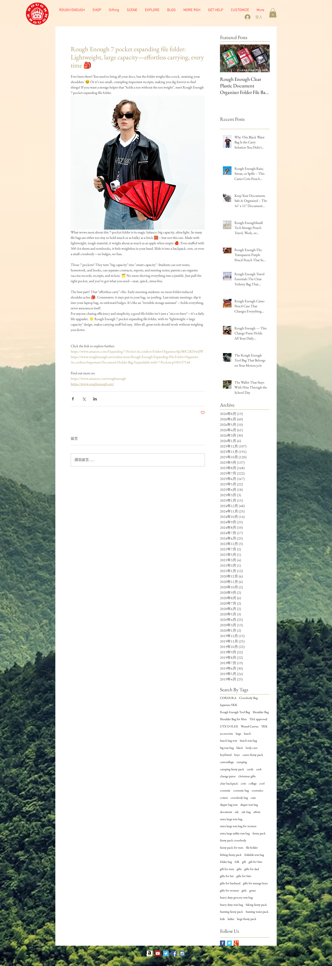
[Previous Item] (227, 58)
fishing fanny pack (231, 855)
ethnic (257, 812)
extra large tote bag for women (238, 826)
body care (251, 748)
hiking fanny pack (256, 905)
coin (243, 783)
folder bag (226, 862)
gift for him (255, 862)
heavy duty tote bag (231, 905)
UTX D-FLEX (229, 726)
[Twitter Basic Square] (229, 943)
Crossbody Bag (248, 698)
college (253, 783)
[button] (132, 10)
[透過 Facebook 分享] (73, 399)
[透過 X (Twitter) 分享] (84, 399)
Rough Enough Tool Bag (235, 712)
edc (237, 812)
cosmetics (257, 790)
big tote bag (227, 748)
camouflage (227, 762)
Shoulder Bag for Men (233, 719)
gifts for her (227, 876)
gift (244, 862)
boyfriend (225, 755)
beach (247, 733)
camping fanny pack (232, 769)
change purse (228, 776)
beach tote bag (248, 740)
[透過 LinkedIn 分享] (95, 399)
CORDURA (228, 698)
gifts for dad (251, 869)
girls (244, 890)
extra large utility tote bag (235, 833)
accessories (226, 733)
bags (238, 733)
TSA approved (258, 719)
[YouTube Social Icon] (158, 953)
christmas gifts (247, 776)
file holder (252, 847)
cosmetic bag (241, 790)
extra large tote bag (231, 819)
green (252, 890)
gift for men (227, 869)
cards (250, 769)
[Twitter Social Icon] (166, 953)
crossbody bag (239, 798)
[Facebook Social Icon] (174, 953)
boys (237, 755)
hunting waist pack (257, 912)
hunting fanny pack (231, 912)
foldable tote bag (254, 855)
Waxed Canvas (250, 726)
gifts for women (229, 890)
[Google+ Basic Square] (236, 943)
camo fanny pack (253, 755)
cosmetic (225, 790)
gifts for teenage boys (255, 883)
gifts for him (243, 876)
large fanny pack (246, 919)
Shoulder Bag (261, 712)
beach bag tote (228, 740)
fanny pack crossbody (233, 840)
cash (259, 769)
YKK (264, 726)
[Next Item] (262, 58)
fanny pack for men (231, 847)
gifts (239, 869)
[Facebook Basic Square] (222, 943)
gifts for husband (230, 883)
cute (253, 798)
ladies (231, 919)
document (226, 812)
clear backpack (229, 783)
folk (237, 862)
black (239, 748)
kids (222, 919)
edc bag (246, 812)
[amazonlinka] (149, 953)
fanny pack (259, 833)
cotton (224, 798)
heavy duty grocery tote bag (236, 897)
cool (261, 783)
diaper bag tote (229, 805)
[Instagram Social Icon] (182, 953)
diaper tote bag (249, 805)
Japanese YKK (228, 705)
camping (241, 762)
